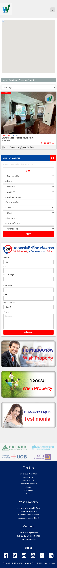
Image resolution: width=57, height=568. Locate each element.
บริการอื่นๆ (28, 487)
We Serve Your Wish (28, 474)
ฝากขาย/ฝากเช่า (28, 480)
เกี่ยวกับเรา (29, 490)
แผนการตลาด (28, 477)
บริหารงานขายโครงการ (28, 483)
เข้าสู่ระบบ (28, 493)
